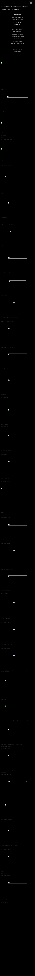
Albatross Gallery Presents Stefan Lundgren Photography (15, 8)
